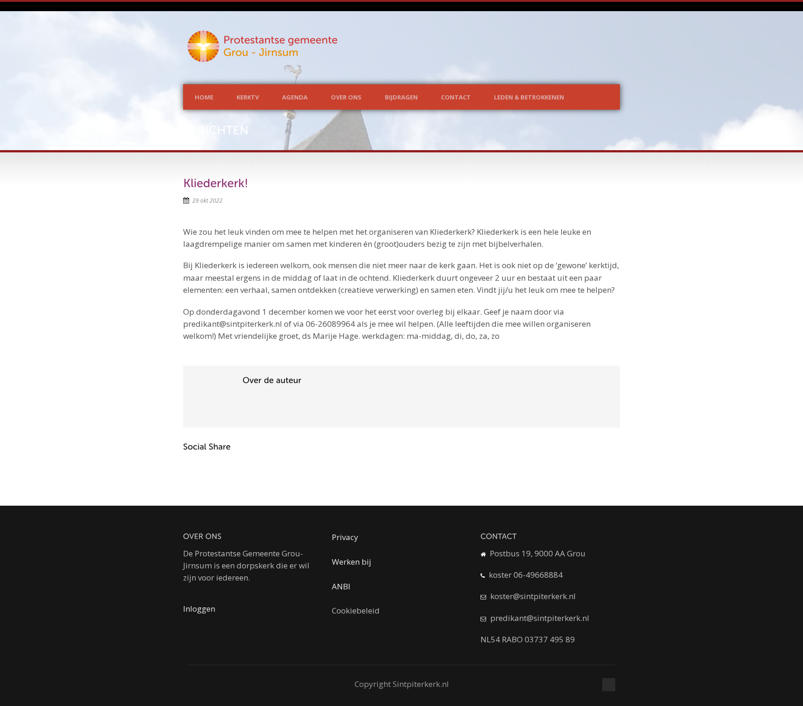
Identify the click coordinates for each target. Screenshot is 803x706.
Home (204, 97)
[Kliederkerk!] (215, 183)
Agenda (295, 97)
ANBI (341, 586)
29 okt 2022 (207, 201)
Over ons (346, 97)
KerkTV (248, 97)
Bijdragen (401, 97)
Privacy (345, 537)
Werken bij (351, 561)
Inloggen (199, 608)
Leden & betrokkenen (529, 97)
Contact (456, 97)
